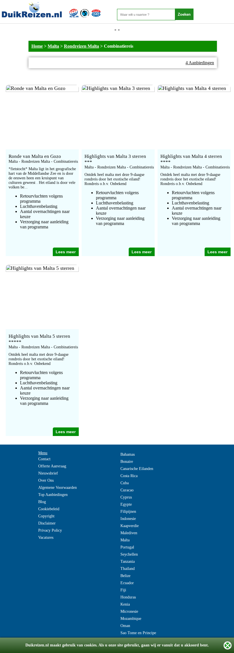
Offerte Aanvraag (52, 466)
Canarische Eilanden (136, 469)
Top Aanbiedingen (53, 495)
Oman (125, 626)
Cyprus (126, 497)
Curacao (127, 490)
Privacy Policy (50, 530)
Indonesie (128, 519)
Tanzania (127, 561)
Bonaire (126, 461)
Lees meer (66, 252)
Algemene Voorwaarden (57, 487)
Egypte (126, 504)
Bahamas (127, 454)
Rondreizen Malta (81, 46)
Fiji (123, 590)
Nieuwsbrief (48, 473)
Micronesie (129, 611)
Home (37, 46)
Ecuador (127, 583)
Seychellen (129, 554)
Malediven (128, 533)
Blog (42, 502)
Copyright (46, 516)
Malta (53, 46)
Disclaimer (47, 523)
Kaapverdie (129, 526)
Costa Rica (129, 476)
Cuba (124, 483)
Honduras (128, 597)
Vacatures (45, 537)
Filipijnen (128, 511)
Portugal (127, 547)
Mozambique (130, 618)
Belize (125, 576)
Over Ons (46, 480)
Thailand (127, 568)
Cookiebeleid (48, 509)
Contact (44, 459)
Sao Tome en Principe (138, 633)
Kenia (125, 604)
